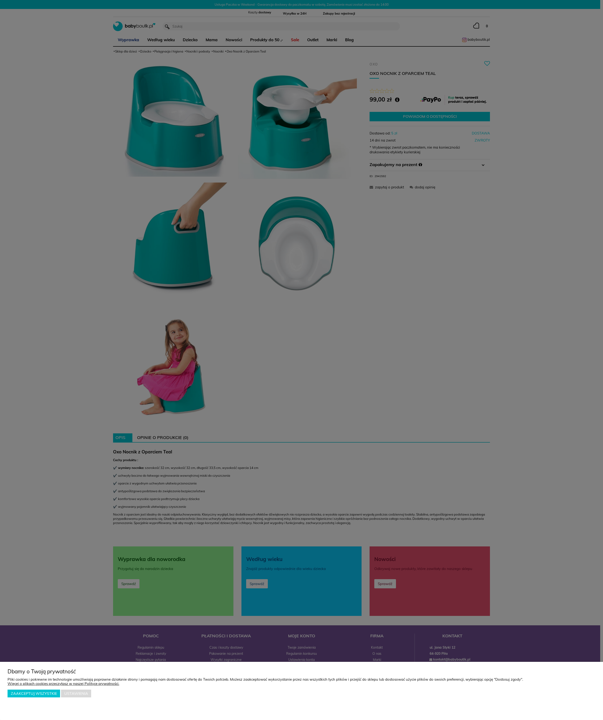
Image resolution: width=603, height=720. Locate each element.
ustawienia (76, 693)
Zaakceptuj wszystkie (34, 693)
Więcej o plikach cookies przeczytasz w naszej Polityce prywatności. (63, 683)
